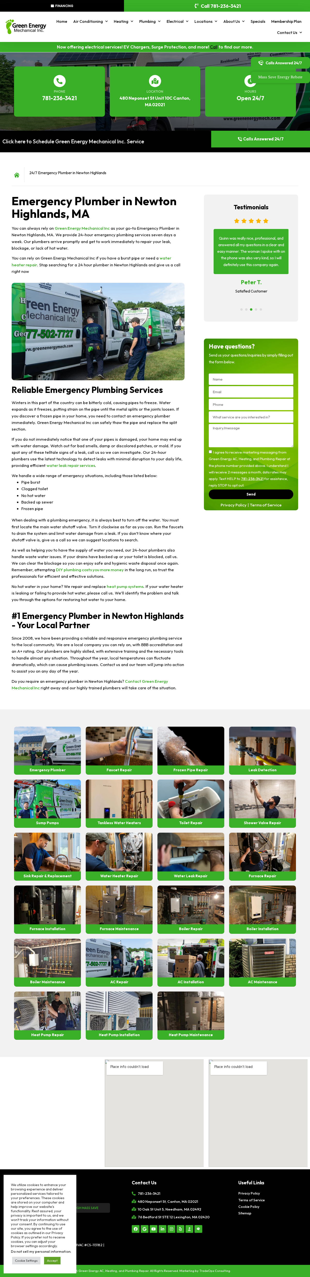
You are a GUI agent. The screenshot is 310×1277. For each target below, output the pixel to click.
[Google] (144, 1229)
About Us (231, 21)
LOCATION (155, 91)
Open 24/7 (250, 98)
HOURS (250, 91)
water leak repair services (70, 465)
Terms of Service (266, 504)
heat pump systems (125, 586)
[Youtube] (153, 1229)
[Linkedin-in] (162, 1229)
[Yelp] (180, 1229)
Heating (121, 21)
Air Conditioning (88, 21)
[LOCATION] (155, 81)
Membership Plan (286, 21)
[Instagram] (171, 1229)
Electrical (175, 21)
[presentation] (241, 309)
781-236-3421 (59, 98)
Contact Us (287, 32)
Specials (258, 21)
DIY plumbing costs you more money (90, 569)
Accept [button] (52, 1260)
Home (61, 21)
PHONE (59, 91)
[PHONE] (60, 81)
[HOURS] (250, 81)
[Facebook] (136, 1229)
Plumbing (147, 21)
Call (213, 47)
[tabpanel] (251, 260)
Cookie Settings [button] (26, 1260)
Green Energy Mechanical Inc (82, 228)
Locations (203, 21)
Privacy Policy (234, 504)
